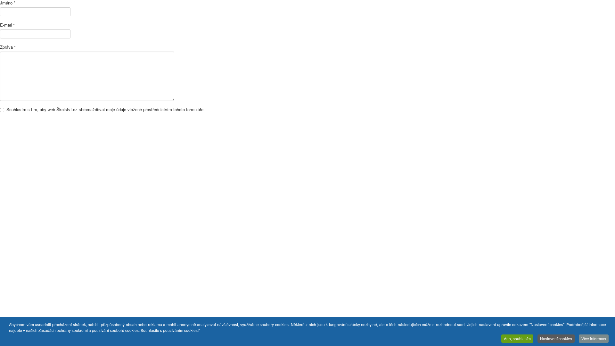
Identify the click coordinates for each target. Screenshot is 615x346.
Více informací (593, 338)
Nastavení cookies (556, 338)
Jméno (7, 3)
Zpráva (8, 47)
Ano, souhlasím (517, 338)
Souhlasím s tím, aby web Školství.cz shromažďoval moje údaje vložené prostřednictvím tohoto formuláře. (105, 109)
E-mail (7, 25)
